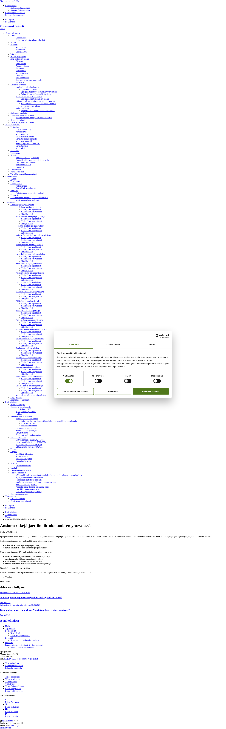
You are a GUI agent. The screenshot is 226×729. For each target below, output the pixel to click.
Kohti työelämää (22, 108)
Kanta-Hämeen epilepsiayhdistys (29, 245)
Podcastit (14, 190)
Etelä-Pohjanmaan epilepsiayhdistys (30, 216)
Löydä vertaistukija (24, 129)
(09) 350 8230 (10, 659)
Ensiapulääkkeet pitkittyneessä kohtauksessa (34, 118)
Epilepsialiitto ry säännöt (26, 411)
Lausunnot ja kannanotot (26, 428)
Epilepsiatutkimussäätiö (20, 8)
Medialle (14, 468)
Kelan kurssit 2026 (23, 165)
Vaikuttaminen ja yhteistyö (21, 416)
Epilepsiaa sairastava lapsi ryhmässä (30, 40)
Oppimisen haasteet (29, 89)
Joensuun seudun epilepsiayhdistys (30, 226)
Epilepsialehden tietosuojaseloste (29, 477)
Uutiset (13, 179)
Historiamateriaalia (23, 466)
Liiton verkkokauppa (13, 691)
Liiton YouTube (11, 711)
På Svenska (10, 22)
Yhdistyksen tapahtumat (31, 209)
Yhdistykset (10, 202)
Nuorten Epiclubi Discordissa (28, 143)
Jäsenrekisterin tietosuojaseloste (29, 480)
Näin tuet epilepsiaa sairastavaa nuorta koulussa (35, 101)
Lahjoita (13, 451)
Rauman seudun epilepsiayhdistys (30, 339)
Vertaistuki (14, 127)
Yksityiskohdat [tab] (113, 344)
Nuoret (13, 42)
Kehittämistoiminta (18, 437)
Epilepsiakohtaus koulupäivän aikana (36, 94)
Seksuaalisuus (21, 52)
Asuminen (20, 68)
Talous (13, 449)
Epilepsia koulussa (18, 85)
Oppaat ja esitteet (17, 120)
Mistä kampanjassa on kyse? (27, 200)
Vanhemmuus (21, 47)
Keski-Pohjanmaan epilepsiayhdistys (31, 254)
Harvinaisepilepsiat (18, 56)
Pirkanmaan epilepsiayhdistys (28, 310)
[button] (2, 28)
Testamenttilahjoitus (24, 459)
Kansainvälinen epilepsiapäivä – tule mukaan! (29, 197)
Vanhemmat (21, 38)
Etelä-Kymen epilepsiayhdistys (28, 207)
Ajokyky (19, 61)
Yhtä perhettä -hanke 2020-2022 (29, 447)
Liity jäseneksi (27, 214)
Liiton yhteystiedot (13, 688)
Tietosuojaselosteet (18, 473)
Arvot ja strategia (17, 404)
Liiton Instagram (12, 707)
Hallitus (19, 414)
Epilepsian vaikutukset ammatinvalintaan (38, 110)
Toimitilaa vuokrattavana (20, 470)
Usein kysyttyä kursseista (26, 162)
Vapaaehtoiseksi (17, 172)
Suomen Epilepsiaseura (20, 10)
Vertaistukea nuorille (24, 141)
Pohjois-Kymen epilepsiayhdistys (29, 320)
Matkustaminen (22, 73)
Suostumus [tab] (74, 344)
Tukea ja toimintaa (12, 125)
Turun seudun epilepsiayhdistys (29, 357)
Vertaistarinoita (22, 146)
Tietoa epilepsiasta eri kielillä (22, 122)
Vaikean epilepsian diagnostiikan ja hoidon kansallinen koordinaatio (49, 421)
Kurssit (13, 155)
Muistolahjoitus (22, 456)
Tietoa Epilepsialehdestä (26, 188)
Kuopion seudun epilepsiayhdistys (30, 273)
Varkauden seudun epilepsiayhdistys (31, 395)
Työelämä (20, 82)
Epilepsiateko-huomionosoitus (28, 435)
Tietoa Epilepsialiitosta (14, 686)
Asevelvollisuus (22, 66)
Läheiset (13, 54)
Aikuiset (13, 45)
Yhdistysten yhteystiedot (20, 501)
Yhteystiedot (10, 496)
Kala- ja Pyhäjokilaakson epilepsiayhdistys (33, 235)
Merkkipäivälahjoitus (24, 454)
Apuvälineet (21, 63)
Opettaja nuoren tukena (30, 106)
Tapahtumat (15, 153)
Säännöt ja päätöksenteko (20, 407)
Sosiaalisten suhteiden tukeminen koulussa (38, 103)
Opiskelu (19, 75)
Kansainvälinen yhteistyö (26, 430)
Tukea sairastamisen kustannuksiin (30, 80)
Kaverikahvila (21, 132)
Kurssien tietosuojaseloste (26, 484)
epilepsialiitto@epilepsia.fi (27, 659)
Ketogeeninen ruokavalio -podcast (30, 193)
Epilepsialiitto (10, 5)
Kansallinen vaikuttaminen (27, 419)
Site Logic (15, 725)
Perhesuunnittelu (22, 78)
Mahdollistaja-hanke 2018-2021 (29, 444)
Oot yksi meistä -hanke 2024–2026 (30, 440)
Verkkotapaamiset (23, 134)
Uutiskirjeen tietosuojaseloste (28, 489)
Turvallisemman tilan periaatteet (23, 174)
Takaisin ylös (5, 728)
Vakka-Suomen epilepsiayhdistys (29, 386)
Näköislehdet (21, 186)
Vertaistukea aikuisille (25, 136)
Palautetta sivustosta (13, 668)
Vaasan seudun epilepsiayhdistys (29, 376)
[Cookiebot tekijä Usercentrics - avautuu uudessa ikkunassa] (157, 336)
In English (9, 19)
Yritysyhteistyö (22, 433)
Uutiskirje (14, 195)
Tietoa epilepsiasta (12, 33)
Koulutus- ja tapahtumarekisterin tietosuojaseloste (36, 482)
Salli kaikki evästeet (151, 391)
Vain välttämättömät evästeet (75, 391)
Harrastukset (21, 71)
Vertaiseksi (20, 148)
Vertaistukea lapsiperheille (26, 139)
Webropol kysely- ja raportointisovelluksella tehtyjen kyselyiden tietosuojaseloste (49, 475)
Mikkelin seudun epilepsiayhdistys (30, 292)
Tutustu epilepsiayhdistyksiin (22, 205)
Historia (13, 463)
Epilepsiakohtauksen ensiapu (22, 115)
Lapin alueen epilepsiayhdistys (28, 282)
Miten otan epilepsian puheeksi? (29, 96)
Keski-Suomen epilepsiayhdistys (29, 263)
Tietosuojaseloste (12, 663)
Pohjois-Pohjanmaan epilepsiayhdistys (31, 329)
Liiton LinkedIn (11, 716)
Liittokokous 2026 (23, 409)
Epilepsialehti (16, 183)
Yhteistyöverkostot (28, 423)
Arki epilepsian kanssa (19, 59)
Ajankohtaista (11, 176)
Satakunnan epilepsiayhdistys (28, 348)
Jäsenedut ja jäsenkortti (19, 400)
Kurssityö (20, 167)
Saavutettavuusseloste (19, 494)
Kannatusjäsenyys (23, 461)
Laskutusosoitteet (17, 498)
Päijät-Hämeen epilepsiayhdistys (29, 301)
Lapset (13, 35)
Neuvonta (14, 150)
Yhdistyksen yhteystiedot (31, 212)
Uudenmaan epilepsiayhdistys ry (29, 367)
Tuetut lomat (15, 169)
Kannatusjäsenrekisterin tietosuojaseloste (32, 487)
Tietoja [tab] (152, 344)
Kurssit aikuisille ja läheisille (27, 158)
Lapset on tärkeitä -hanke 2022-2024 (31, 442)
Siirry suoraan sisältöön (9, 1)
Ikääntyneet (20, 49)
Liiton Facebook (12, 702)
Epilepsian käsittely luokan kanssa (35, 99)
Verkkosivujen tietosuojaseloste (28, 491)
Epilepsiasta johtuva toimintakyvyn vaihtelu (39, 92)
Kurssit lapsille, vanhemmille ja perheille (32, 160)
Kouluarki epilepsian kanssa (27, 87)
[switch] (98, 381)
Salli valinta (113, 391)
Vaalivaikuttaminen (29, 426)
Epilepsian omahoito (18, 113)
